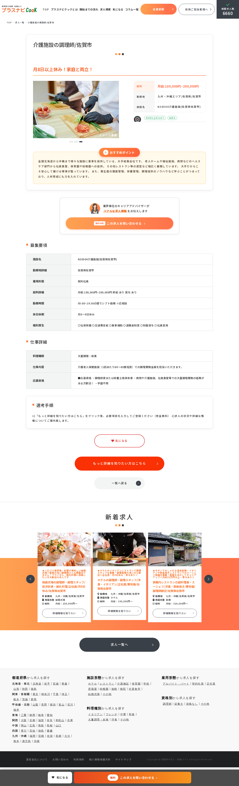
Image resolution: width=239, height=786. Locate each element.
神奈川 (45, 694)
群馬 (34, 699)
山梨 (36, 704)
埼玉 (65, 694)
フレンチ (111, 714)
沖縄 (37, 741)
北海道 (37, 683)
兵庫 (70, 720)
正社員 (211, 683)
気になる (118, 9)
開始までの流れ (89, 9)
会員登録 (158, 9)
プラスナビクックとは (64, 9)
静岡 (32, 715)
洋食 (114, 719)
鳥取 (41, 725)
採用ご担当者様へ (196, 9)
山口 (59, 725)
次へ (206, 576)
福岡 (33, 735)
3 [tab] (81, 141)
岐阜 (41, 715)
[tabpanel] (76, 109)
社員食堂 (135, 688)
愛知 (50, 715)
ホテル (92, 683)
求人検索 (105, 9)
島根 (50, 725)
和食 (132, 714)
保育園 (136, 683)
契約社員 (198, 683)
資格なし (192, 703)
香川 (24, 730)
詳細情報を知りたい (64, 613)
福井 (16, 709)
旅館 (114, 688)
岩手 (47, 683)
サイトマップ (123, 759)
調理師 (167, 703)
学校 (146, 683)
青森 (65, 683)
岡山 (24, 725)
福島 (34, 688)
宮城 (56, 683)
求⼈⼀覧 (19, 22)
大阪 (24, 720)
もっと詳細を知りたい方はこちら (119, 463)
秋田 (25, 688)
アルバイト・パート (176, 683)
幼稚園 (104, 688)
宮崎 (41, 735)
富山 (62, 704)
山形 (16, 688)
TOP (46, 9)
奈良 (50, 720)
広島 (32, 725)
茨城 (25, 699)
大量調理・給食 (98, 719)
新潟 (53, 704)
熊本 (16, 741)
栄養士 (178, 703)
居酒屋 (92, 688)
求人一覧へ (119, 644)
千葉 (56, 694)
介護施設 (123, 683)
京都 (32, 720)
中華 (123, 714)
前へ (28, 576)
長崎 (59, 735)
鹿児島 (26, 741)
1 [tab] (71, 141)
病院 (123, 688)
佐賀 (50, 735)
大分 (67, 735)
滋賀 (41, 720)
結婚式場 (94, 694)
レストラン (107, 683)
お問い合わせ (60, 759)
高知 (32, 730)
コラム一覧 (132, 9)
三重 (24, 715)
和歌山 (60, 720)
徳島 (41, 730)
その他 (107, 694)
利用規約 (79, 759)
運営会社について (37, 759)
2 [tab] (76, 141)
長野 (44, 704)
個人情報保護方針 (100, 759)
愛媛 (50, 730)
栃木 (16, 699)
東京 (36, 694)
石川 (70, 704)
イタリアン (95, 714)
